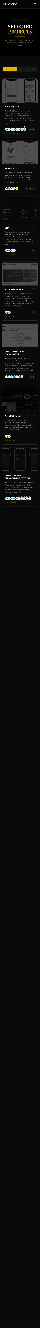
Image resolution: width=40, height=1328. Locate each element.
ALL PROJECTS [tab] (9, 69)
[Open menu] (34, 4)
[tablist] (20, 69)
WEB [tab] (20, 69)
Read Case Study (10, 133)
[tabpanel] (20, 292)
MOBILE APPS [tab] (31, 69)
